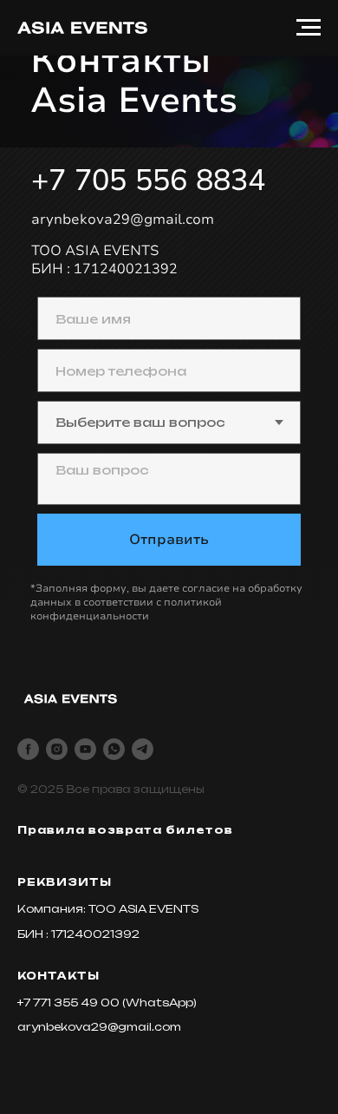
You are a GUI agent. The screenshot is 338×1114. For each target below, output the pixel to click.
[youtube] (85, 749)
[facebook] (28, 749)
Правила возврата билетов (125, 829)
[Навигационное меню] (308, 27)
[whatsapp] (114, 749)
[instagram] (57, 749)
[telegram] (142, 749)
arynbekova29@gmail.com (122, 219)
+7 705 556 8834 (148, 180)
